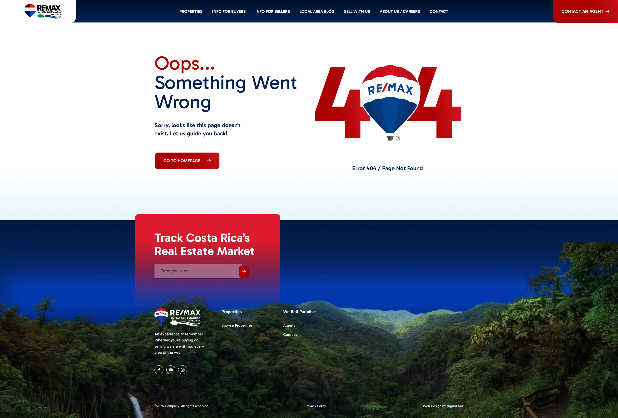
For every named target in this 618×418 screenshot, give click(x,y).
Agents (289, 325)
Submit (244, 272)
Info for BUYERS (229, 11)
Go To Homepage (181, 160)
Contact (439, 11)
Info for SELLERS (272, 11)
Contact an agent (582, 11)
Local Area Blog (317, 11)
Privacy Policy (316, 406)
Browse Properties (237, 325)
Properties (191, 11)
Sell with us (357, 11)
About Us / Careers (400, 11)
